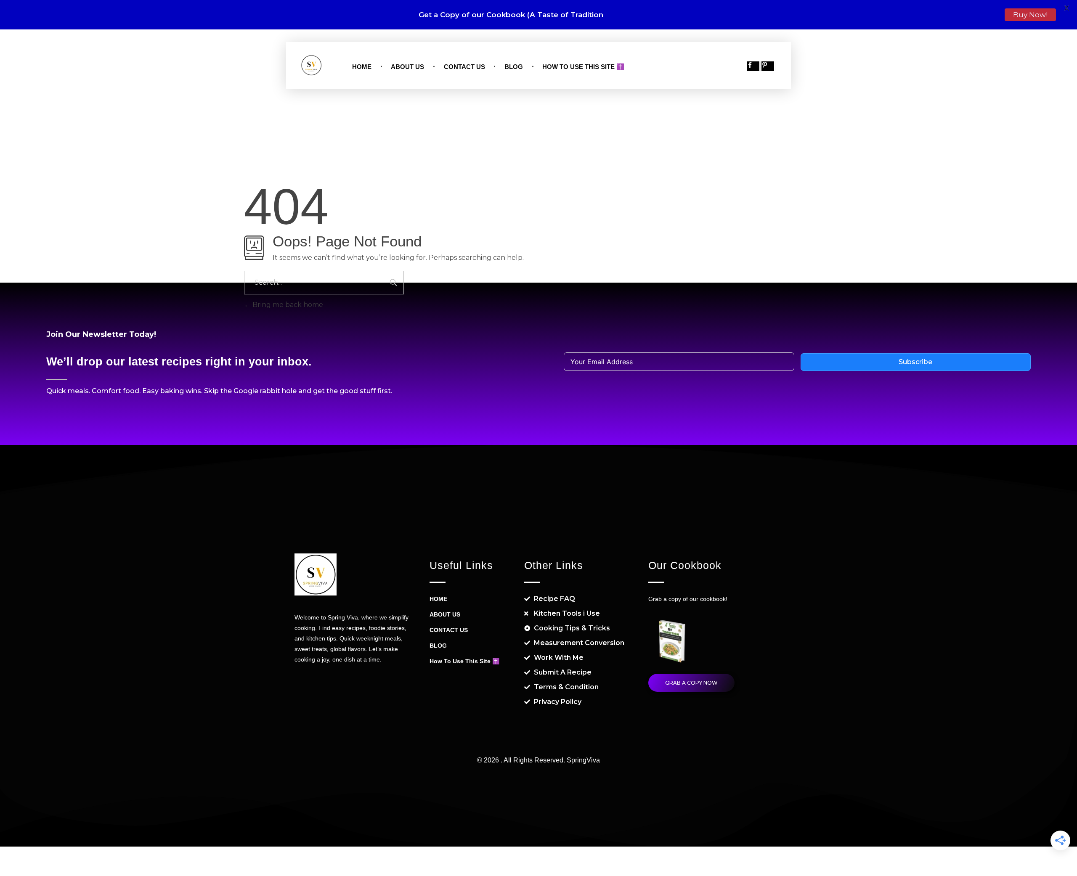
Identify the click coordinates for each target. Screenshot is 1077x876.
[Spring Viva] (311, 65)
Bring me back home (287, 305)
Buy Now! (1030, 15)
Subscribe (915, 362)
